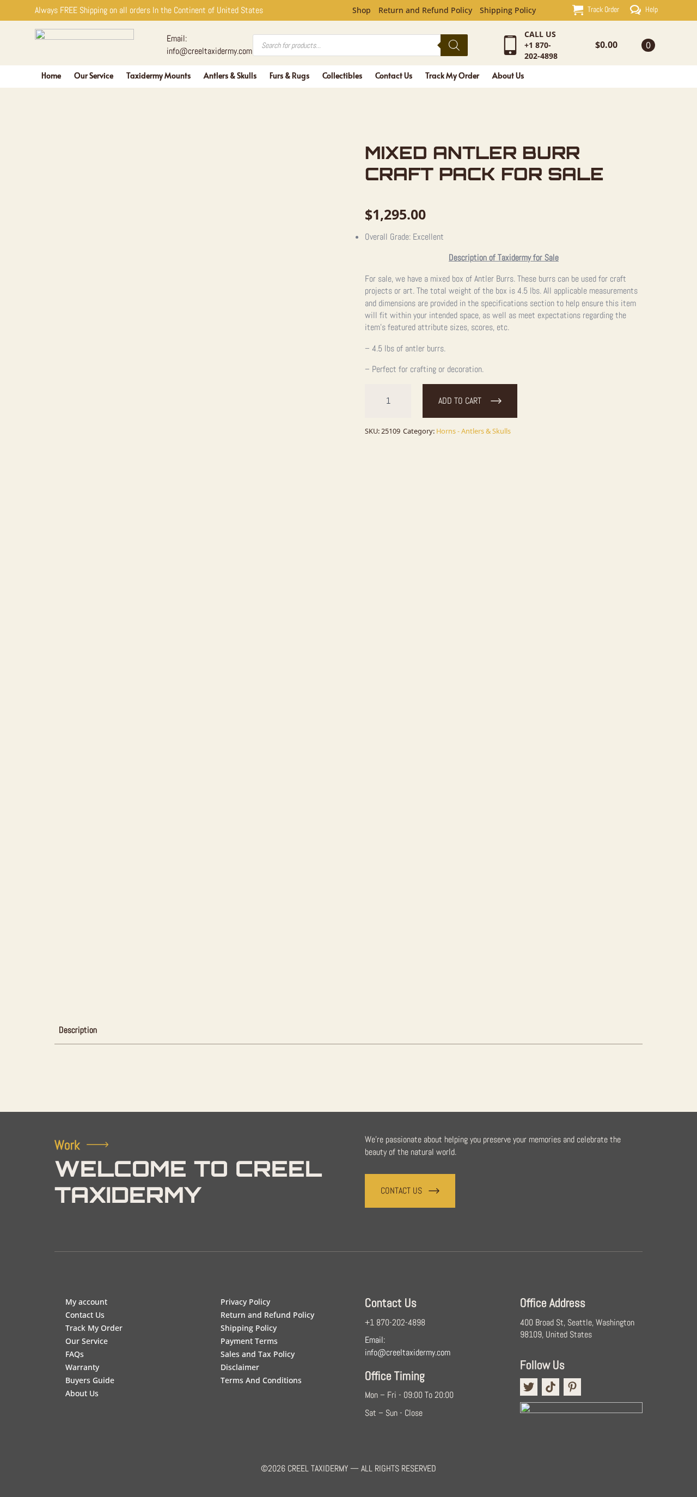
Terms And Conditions (261, 1380)
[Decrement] (374, 401)
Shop (361, 10)
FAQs (74, 1354)
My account (86, 1302)
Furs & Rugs (289, 75)
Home (51, 75)
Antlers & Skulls (230, 75)
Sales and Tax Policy (258, 1354)
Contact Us (393, 75)
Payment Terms (249, 1341)
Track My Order (452, 75)
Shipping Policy (508, 10)
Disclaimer (240, 1367)
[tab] (77, 1030)
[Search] (454, 45)
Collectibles (342, 75)
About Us (508, 75)
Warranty (82, 1367)
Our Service (93, 75)
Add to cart (459, 400)
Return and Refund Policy (425, 10)
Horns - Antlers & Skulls (473, 431)
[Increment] (402, 401)
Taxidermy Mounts (158, 75)
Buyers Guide (89, 1380)
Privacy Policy (245, 1302)
